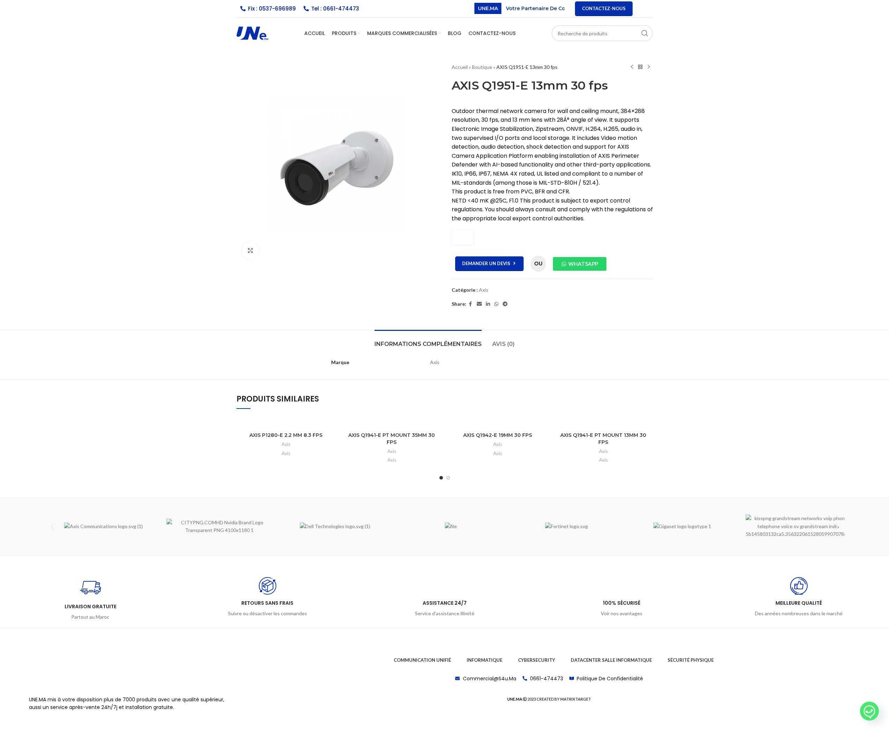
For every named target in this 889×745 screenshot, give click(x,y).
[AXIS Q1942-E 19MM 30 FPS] (497, 422)
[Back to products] (640, 67)
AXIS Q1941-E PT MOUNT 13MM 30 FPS (603, 438)
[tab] (428, 340)
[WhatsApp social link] (496, 304)
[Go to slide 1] (441, 478)
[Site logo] (252, 33)
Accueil (460, 67)
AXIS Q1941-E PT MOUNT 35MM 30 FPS (391, 438)
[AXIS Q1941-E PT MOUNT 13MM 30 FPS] (603, 422)
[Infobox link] (90, 599)
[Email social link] (479, 304)
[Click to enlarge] (250, 250)
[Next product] (648, 67)
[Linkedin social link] (488, 304)
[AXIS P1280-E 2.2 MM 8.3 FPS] (285, 422)
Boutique (482, 67)
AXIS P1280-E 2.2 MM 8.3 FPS (285, 435)
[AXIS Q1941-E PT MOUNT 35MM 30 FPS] (391, 422)
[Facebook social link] (470, 304)
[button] (52, 526)
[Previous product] (632, 67)
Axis (483, 290)
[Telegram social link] (505, 304)
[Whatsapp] (869, 711)
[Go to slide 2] (448, 478)
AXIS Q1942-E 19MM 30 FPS (497, 435)
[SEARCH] (645, 33)
